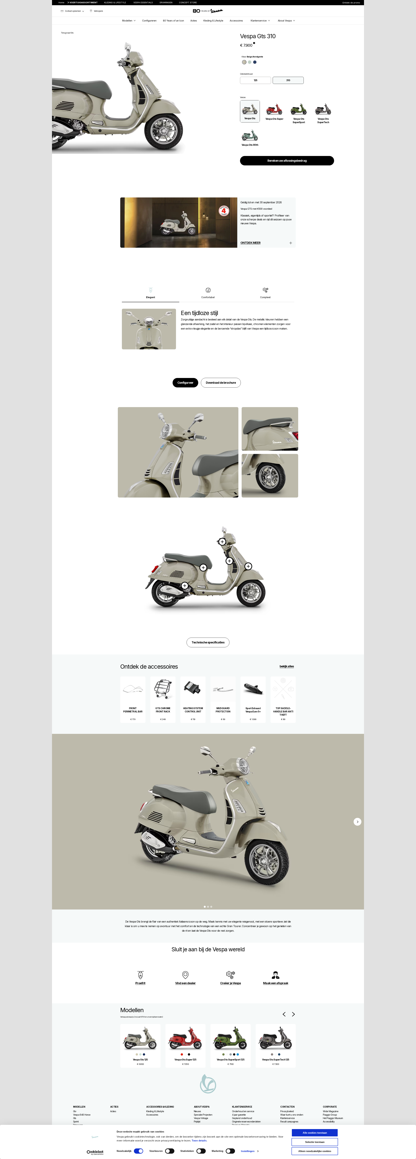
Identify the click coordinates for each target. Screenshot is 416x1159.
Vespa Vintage (201, 1118)
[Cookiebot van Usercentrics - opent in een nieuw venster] (95, 1152)
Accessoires (152, 1114)
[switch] (169, 1151)
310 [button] (288, 80)
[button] (250, 111)
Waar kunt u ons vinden (291, 1114)
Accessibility (329, 1121)
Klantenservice (287, 1118)
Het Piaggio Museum (333, 1118)
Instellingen (247, 1151)
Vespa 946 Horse (82, 1114)
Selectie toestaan (315, 1142)
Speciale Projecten (203, 1114)
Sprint (76, 1121)
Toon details (199, 1140)
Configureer (185, 382)
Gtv (74, 1111)
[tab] (244, 62)
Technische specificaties (208, 642)
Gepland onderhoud (242, 1118)
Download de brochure (221, 382)
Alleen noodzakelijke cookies (314, 1151)
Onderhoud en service (243, 1111)
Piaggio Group (330, 1114)
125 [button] (255, 80)
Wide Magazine (330, 1111)
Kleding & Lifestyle (155, 1111)
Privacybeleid (287, 1111)
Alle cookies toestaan (315, 1132)
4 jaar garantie (239, 1114)
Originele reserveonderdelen (246, 1121)
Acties (113, 1111)
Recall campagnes (289, 1121)
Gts (74, 1118)
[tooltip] (254, 43)
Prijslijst (197, 1121)
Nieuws (197, 1111)
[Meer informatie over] (185, 586)
